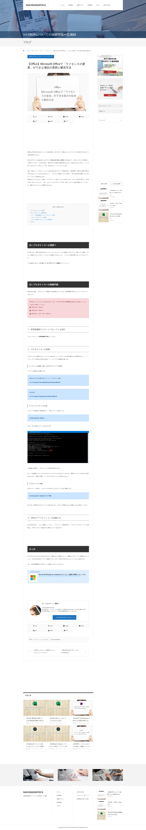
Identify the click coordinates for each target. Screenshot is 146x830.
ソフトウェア (49, 56)
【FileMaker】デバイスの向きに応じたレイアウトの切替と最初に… (35, 746)
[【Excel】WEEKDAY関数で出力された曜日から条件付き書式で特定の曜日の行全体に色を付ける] (103, 217)
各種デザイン (80, 5)
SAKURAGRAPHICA (36, 5)
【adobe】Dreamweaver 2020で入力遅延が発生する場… (81, 720)
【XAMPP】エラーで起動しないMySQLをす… (114, 793)
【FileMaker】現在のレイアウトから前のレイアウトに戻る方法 (58, 746)
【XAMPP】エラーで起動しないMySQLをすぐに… (116, 192)
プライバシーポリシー (83, 795)
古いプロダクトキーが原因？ (37, 210)
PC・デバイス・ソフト (40, 56)
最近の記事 (104, 183)
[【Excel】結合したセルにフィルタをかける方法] (58, 708)
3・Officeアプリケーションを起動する (42, 219)
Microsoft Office (56, 639)
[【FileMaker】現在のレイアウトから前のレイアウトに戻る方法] (58, 734)
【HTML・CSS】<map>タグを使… (116, 204)
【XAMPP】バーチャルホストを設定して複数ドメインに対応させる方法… (81, 746)
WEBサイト (102, 111)
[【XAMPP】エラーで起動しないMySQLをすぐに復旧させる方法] (103, 193)
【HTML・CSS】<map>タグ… (114, 803)
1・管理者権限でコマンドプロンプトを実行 (43, 215)
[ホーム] (23, 50)
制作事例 (90, 5)
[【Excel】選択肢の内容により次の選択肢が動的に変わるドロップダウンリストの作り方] (34, 708)
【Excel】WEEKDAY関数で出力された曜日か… (116, 216)
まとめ (32, 222)
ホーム (62, 5)
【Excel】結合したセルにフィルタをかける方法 (57, 719)
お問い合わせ (106, 5)
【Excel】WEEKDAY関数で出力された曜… (114, 813)
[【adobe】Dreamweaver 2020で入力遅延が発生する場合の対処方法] (81, 708)
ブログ (98, 5)
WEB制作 (70, 5)
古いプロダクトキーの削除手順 (38, 213)
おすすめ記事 (116, 183)
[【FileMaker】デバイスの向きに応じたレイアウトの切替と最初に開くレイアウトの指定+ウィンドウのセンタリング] (34, 734)
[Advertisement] (43, 136)
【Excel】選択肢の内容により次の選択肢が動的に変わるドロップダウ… (35, 720)
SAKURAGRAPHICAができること (64, 617)
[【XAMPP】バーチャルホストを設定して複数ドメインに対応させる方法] (81, 734)
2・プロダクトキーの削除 (38, 217)
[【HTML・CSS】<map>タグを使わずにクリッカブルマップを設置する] (103, 205)
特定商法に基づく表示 (83, 799)
